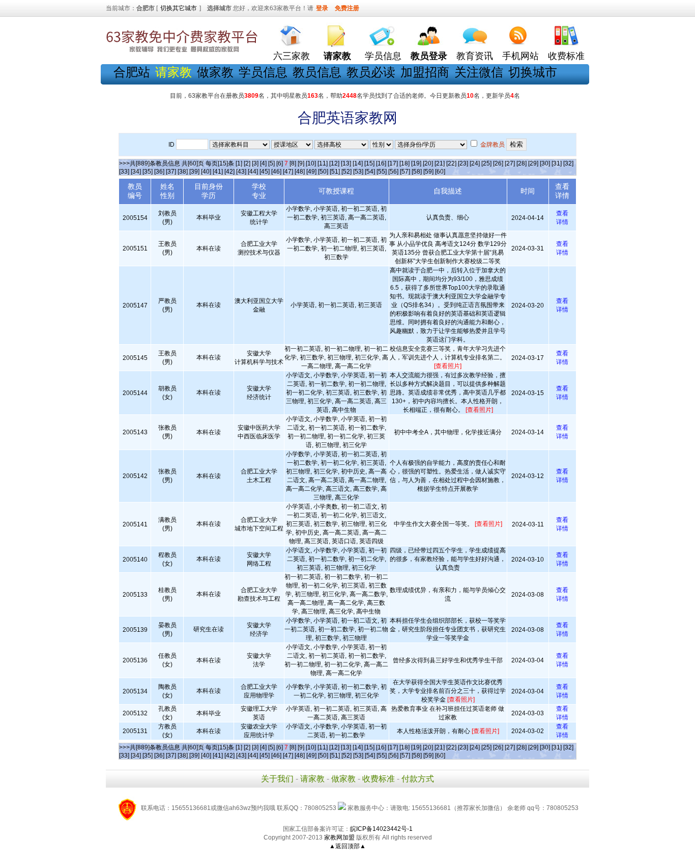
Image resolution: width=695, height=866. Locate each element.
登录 (322, 8)
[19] (416, 163)
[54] (370, 171)
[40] (206, 171)
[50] (323, 171)
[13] (346, 163)
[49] (311, 171)
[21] (440, 163)
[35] (147, 171)
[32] (568, 163)
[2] (247, 163)
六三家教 (291, 56)
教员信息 (317, 72)
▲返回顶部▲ (347, 846)
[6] (279, 163)
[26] (498, 163)
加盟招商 (424, 72)
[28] (521, 163)
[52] (346, 171)
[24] (475, 163)
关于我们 (277, 778)
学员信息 (383, 56)
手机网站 (520, 56)
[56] (393, 171)
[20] (428, 163)
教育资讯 (474, 56)
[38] (183, 171)
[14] (358, 163)
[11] (322, 163)
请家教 (312, 778)
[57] (405, 171)
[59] (428, 171)
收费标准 (566, 56)
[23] (463, 163)
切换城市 (532, 72)
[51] (335, 171)
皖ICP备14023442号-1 (381, 828)
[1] (239, 163)
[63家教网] (182, 52)
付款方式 (417, 778)
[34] (136, 171)
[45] (264, 171)
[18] (404, 163)
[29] (533, 163)
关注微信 (478, 72)
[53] (358, 171)
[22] (451, 163)
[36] (159, 171)
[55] (382, 171)
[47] (288, 171)
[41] (218, 171)
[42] (229, 171)
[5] (271, 163)
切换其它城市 (178, 8)
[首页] (291, 33)
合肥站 (131, 72)
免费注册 (347, 8)
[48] (300, 171)
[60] (440, 171)
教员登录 (429, 56)
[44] (253, 171)
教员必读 (370, 72)
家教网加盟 (339, 837)
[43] (241, 171)
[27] (510, 163)
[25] (486, 163)
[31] (557, 163)
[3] (255, 163)
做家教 (215, 72)
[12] (334, 163)
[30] (545, 163)
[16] (381, 163)
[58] (417, 171)
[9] (301, 163)
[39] (194, 171)
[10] (311, 163)
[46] (276, 171)
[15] (369, 163)
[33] (124, 171)
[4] (263, 163)
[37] (171, 171)
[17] (393, 163)
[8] (292, 163)
